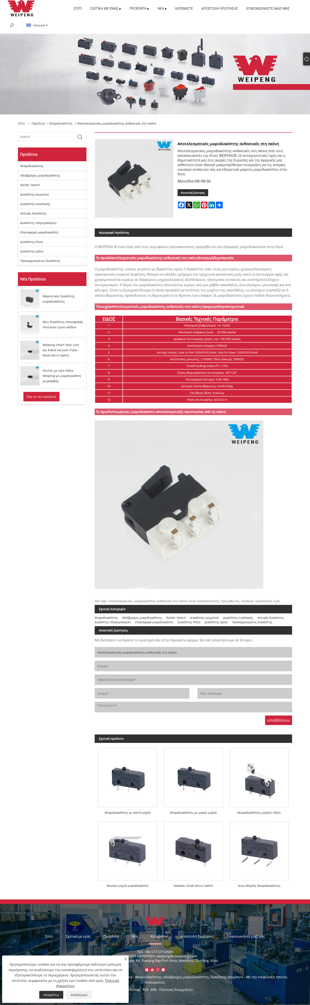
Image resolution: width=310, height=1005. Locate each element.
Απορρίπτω (51, 995)
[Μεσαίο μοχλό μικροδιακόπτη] (127, 849)
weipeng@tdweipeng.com (176, 956)
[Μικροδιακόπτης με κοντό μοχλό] (127, 776)
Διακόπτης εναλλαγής (35, 204)
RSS (145, 989)
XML (154, 989)
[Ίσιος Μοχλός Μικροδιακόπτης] (259, 849)
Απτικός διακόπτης (33, 213)
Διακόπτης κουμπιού (34, 194)
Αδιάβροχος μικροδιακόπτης (40, 175)
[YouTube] (152, 969)
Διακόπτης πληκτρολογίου (38, 223)
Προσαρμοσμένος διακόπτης (40, 261)
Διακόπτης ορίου (32, 251)
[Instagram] (158, 969)
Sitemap (133, 989)
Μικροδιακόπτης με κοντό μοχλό (127, 813)
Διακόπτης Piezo (31, 242)
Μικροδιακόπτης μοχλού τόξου (259, 813)
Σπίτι (49, 936)
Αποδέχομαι (79, 995)
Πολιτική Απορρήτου (176, 989)
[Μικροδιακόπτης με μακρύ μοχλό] (193, 776)
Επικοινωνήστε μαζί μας (245, 936)
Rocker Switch (30, 185)
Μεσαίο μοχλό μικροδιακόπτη (127, 886)
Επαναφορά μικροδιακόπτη (39, 232)
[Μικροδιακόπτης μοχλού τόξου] (259, 776)
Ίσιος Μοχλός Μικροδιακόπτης (259, 886)
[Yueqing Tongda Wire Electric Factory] (21, 8)
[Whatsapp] (163, 969)
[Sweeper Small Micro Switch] (193, 849)
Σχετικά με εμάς (78, 936)
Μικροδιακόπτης (61, 123)
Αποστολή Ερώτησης (193, 192)
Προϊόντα (38, 123)
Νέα (135, 936)
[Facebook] (147, 969)
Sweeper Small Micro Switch (193, 886)
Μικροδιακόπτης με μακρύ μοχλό (193, 813)
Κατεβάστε (159, 936)
